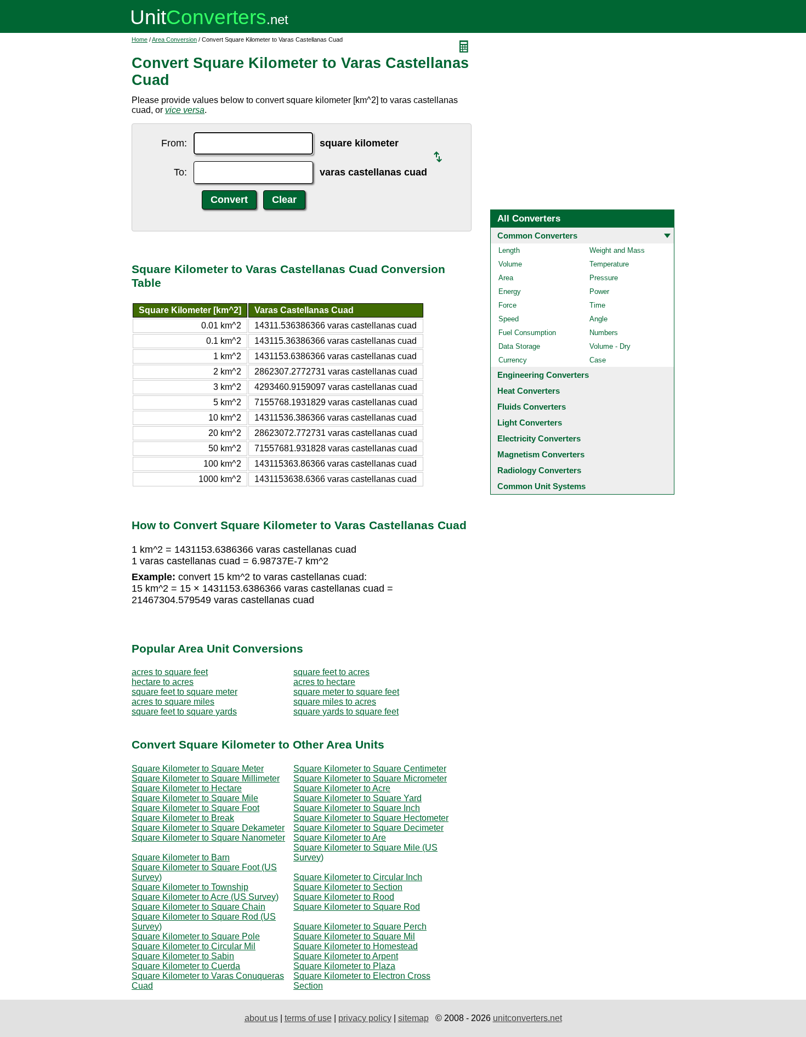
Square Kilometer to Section (347, 887)
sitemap (413, 1018)
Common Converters (537, 235)
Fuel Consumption (527, 332)
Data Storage (519, 346)
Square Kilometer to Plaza (344, 966)
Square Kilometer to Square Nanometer (208, 837)
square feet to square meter (184, 691)
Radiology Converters (539, 470)
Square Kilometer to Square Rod (356, 906)
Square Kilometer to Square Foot (195, 808)
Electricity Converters (539, 438)
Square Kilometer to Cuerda (186, 966)
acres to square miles (173, 701)
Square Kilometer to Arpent (345, 956)
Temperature (609, 264)
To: (180, 172)
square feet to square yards (184, 711)
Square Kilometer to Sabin (183, 956)
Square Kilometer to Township (190, 887)
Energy (509, 291)
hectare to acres (163, 682)
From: (174, 143)
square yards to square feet (346, 711)
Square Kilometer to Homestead (355, 946)
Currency (512, 360)
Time (597, 305)
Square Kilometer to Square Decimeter (368, 827)
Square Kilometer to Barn (181, 857)
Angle (598, 319)
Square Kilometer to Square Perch (360, 926)
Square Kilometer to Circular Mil (194, 946)
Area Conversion (174, 39)
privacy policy (364, 1018)
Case (597, 360)
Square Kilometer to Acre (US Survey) (205, 897)
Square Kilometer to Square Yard (357, 798)
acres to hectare (324, 682)
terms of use (308, 1018)
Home (139, 39)
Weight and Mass (617, 250)
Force (507, 305)
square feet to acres (331, 672)
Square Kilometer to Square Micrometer (370, 778)
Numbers (603, 332)
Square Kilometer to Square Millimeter (206, 778)
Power (599, 291)
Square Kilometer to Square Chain (198, 906)
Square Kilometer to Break (183, 818)
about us (261, 1018)
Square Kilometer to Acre (341, 788)
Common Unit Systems (541, 486)
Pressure (603, 278)
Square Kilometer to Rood (343, 897)
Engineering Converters (543, 374)
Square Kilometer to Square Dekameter (208, 827)
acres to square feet (170, 672)
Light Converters (529, 422)
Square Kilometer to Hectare (187, 788)
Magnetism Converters (540, 454)
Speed (508, 319)
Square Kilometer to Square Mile (195, 798)
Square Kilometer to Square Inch (356, 808)
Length (509, 250)
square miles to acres (334, 701)
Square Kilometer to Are (339, 837)
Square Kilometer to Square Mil (354, 936)
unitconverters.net (527, 1018)
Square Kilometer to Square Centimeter (369, 768)
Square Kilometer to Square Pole (196, 936)
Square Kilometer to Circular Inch (357, 877)
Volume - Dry (610, 346)
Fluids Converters (531, 406)
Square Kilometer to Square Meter (198, 768)
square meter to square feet (346, 691)
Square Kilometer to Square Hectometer (371, 818)
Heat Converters (528, 390)
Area (505, 278)
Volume (510, 264)
